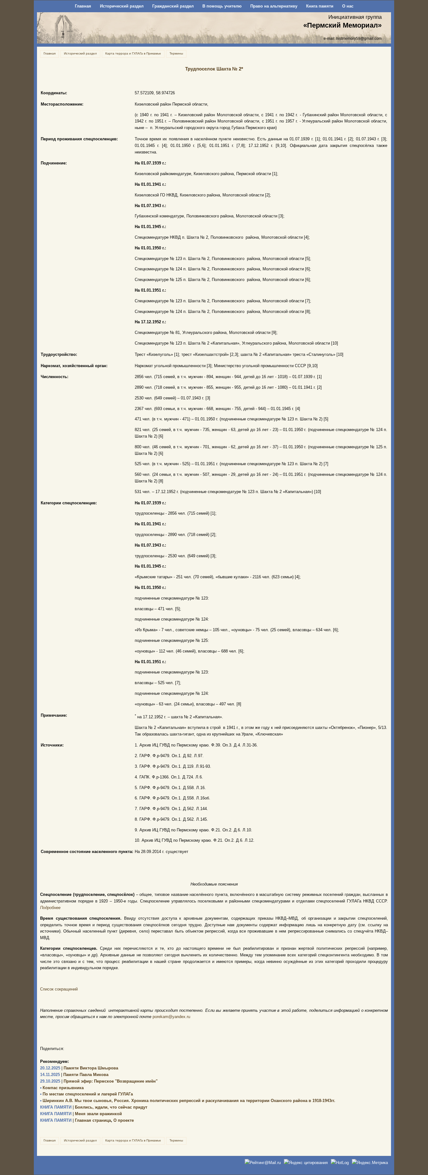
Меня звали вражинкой (81, 1113)
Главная (83, 6)
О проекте (123, 1120)
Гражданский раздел (173, 6)
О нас (347, 6)
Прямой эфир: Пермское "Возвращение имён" (99, 1081)
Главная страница (75, 1120)
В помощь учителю (222, 6)
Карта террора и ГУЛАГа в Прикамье (133, 53)
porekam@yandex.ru (171, 1016)
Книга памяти (319, 6)
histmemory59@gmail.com (359, 38)
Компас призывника (62, 1087)
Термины (176, 53)
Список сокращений (59, 989)
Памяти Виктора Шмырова (79, 1068)
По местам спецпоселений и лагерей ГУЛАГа (86, 1094)
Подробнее (50, 907)
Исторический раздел (122, 6)
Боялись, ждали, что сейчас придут (93, 1107)
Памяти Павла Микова (74, 1074)
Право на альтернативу (273, 6)
